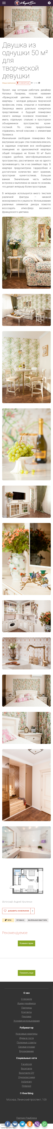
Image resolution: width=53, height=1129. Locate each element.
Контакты (26, 1012)
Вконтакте (26, 1068)
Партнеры (26, 1007)
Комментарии (26, 943)
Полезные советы (26, 1042)
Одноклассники (26, 1077)
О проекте (26, 999)
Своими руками (26, 1047)
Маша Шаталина (8, 83)
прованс (20, 920)
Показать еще (26, 973)
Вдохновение (26, 1051)
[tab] (26, 3)
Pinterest (26, 1086)
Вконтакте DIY (26, 1073)
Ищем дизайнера (27, 1003)
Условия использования (27, 1020)
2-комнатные (24, 83)
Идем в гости (26, 1038)
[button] (49, 3)
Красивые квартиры (26, 1033)
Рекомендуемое (15, 933)
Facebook (26, 1064)
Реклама (26, 1016)
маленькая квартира (37, 920)
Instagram (26, 1081)
